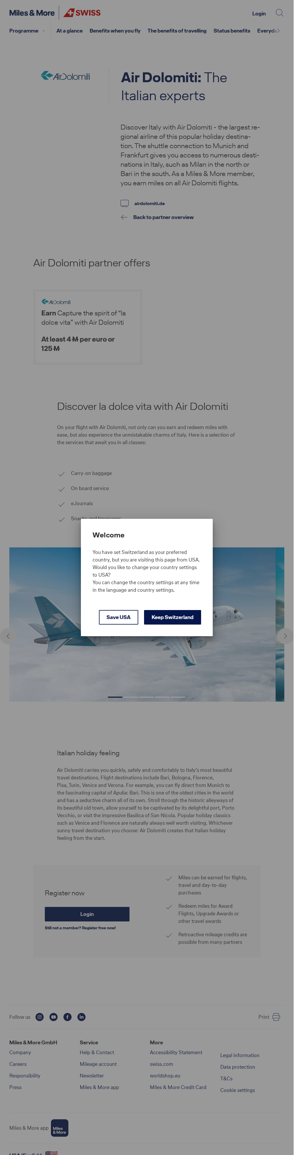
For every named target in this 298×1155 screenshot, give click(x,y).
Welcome (109, 535)
